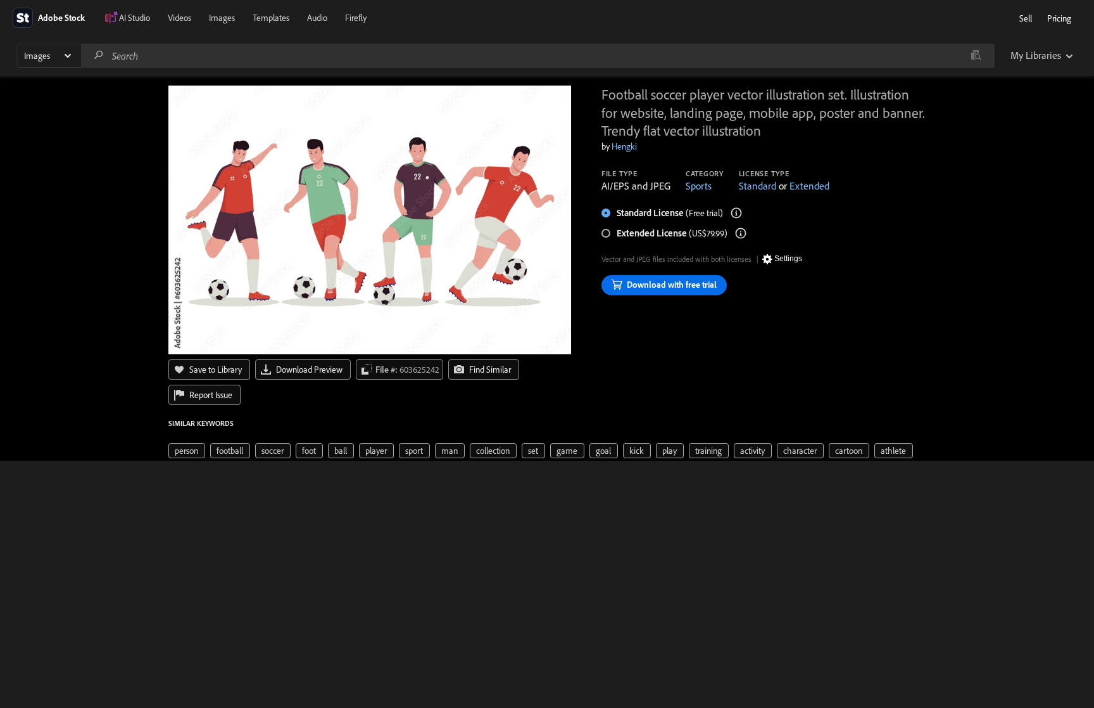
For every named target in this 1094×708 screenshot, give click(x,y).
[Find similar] (976, 55)
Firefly (356, 17)
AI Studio (134, 17)
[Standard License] (736, 213)
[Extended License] (740, 233)
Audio (317, 17)
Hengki (624, 146)
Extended (809, 185)
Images (222, 17)
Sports (699, 185)
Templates (271, 17)
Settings (788, 258)
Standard (757, 185)
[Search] (99, 55)
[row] (186, 450)
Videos (179, 17)
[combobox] (537, 55)
